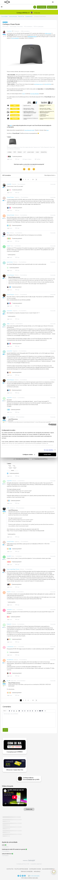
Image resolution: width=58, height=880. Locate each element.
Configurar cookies (28, 454)
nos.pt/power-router (29, 130)
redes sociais (48, 33)
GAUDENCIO (10, 659)
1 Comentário (5, 846)
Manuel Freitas (10, 197)
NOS (14, 152)
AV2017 (9, 591)
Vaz (8, 680)
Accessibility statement (36, 863)
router (37, 152)
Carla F (8, 245)
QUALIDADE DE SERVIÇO (48, 869)
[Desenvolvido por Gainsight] (29, 861)
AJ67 (8, 417)
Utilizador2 (9, 609)
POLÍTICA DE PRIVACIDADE (21, 869)
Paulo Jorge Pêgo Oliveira (13, 569)
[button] (2, 7)
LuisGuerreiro (10, 646)
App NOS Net (48, 84)
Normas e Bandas (34, 93)
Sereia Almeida (10, 215)
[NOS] (7, 2)
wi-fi (24, 152)
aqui (11, 125)
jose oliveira (10, 262)
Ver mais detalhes (48, 450)
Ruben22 (9, 624)
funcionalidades (15, 38)
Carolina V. (9, 31)
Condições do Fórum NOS (22, 863)
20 (33, 179)
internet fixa (43, 152)
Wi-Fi (23, 93)
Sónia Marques (10, 275)
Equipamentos (28, 16)
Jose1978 (9, 397)
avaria (3, 845)
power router (30, 152)
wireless (9, 152)
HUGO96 (9, 184)
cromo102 (9, 310)
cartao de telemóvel (7, 853)
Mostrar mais (29, 809)
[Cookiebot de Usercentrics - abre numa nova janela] (49, 425)
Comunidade (4, 16)
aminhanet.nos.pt (32, 36)
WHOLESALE (37, 871)
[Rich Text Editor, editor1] (29, 719)
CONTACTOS (10, 869)
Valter (8, 323)
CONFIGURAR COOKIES (35, 869)
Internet (20, 152)
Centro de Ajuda (13, 16)
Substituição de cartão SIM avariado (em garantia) (13, 849)
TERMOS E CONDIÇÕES (27, 871)
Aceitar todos (47, 454)
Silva (8, 232)
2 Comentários (5, 851)
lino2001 (9, 556)
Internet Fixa (21, 16)
